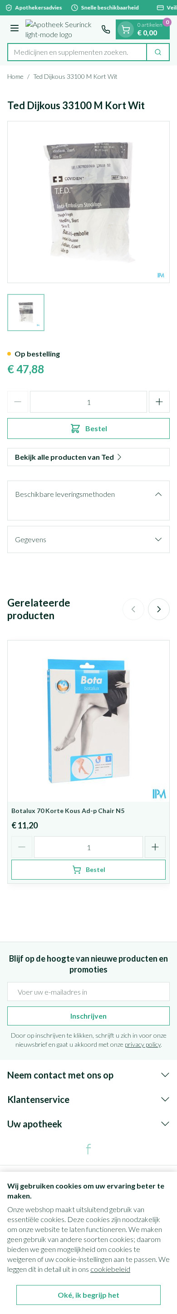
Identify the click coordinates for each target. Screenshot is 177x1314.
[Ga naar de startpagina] (61, 29)
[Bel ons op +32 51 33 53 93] (105, 29)
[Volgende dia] (159, 609)
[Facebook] (88, 1149)
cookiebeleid (110, 1269)
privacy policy (143, 1044)
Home (15, 76)
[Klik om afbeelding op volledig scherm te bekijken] (88, 202)
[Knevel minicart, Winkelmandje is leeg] (126, 29)
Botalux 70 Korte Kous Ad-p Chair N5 (67, 810)
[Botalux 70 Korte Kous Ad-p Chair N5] (88, 721)
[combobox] (77, 52)
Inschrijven (88, 1015)
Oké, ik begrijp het (88, 1294)
